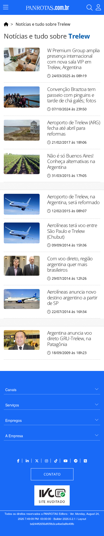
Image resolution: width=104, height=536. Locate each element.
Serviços (12, 404)
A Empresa (14, 435)
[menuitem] (52, 387)
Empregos (13, 420)
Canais (10, 389)
